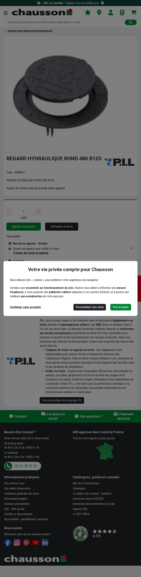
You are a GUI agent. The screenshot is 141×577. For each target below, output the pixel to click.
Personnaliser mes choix (90, 307)
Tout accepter (121, 307)
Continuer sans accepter (25, 307)
